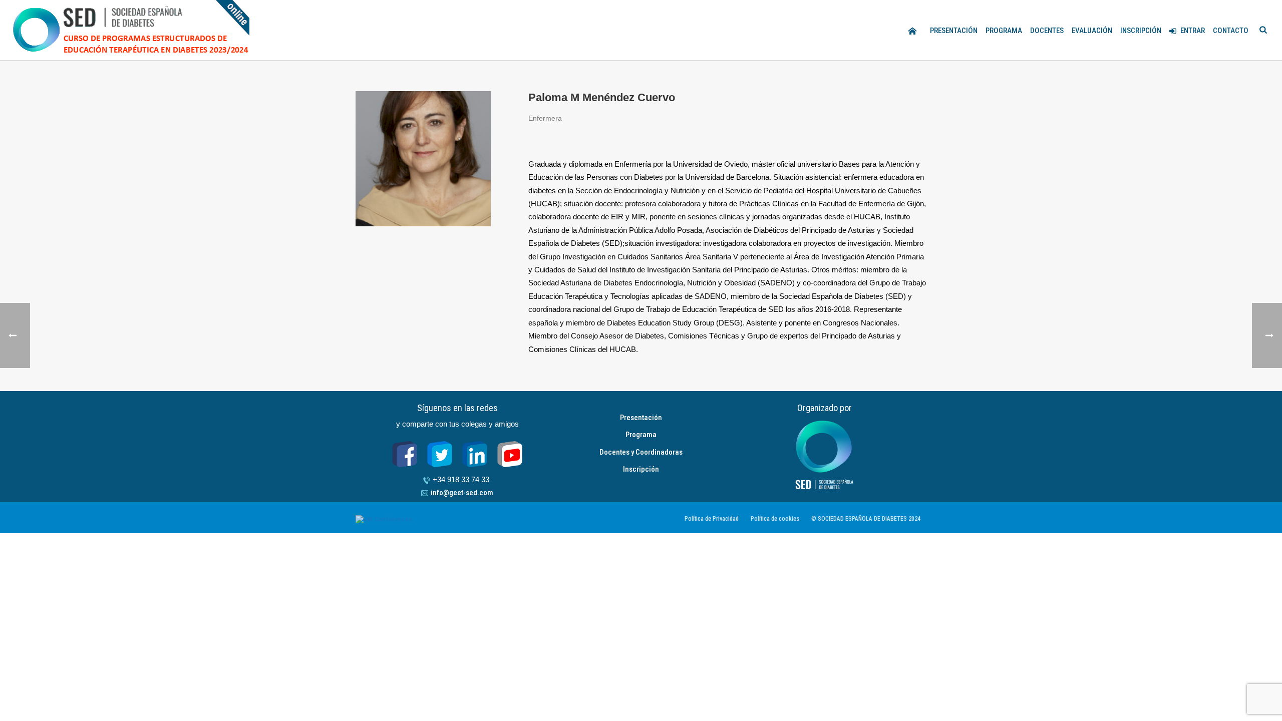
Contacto (1230, 30)
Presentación (954, 30)
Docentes (1047, 30)
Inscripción (1140, 30)
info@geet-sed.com (462, 492)
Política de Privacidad (712, 518)
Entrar (1192, 30)
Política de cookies (775, 518)
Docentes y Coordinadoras (641, 452)
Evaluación (1092, 30)
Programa (1004, 30)
